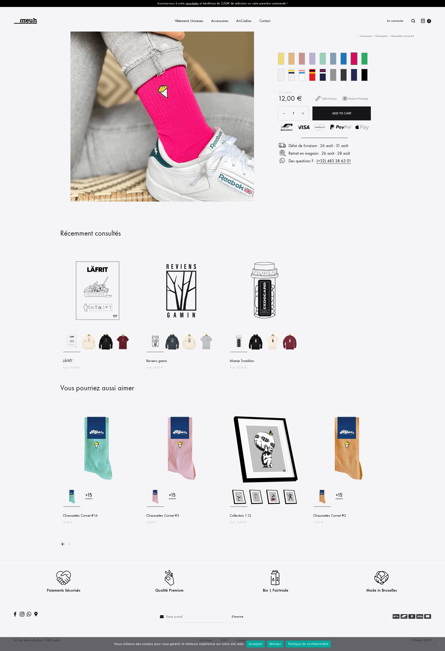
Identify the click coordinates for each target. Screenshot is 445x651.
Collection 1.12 (240, 515)
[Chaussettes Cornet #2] (348, 484)
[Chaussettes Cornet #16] (97, 484)
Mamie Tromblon (242, 361)
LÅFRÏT (68, 361)
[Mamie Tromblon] (264, 329)
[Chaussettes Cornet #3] (181, 484)
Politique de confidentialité (308, 644)
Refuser (275, 644)
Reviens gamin (156, 361)
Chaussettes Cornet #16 (80, 515)
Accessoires (219, 21)
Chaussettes (381, 36)
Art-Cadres (243, 21)
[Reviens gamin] (181, 329)
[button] (281, 58)
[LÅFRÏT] (97, 329)
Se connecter (395, 21)
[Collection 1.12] (264, 484)
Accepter (255, 644)
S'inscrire (237, 617)
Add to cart (341, 113)
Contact (264, 21)
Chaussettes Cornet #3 (162, 515)
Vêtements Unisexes (189, 21)
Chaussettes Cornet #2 (329, 515)
